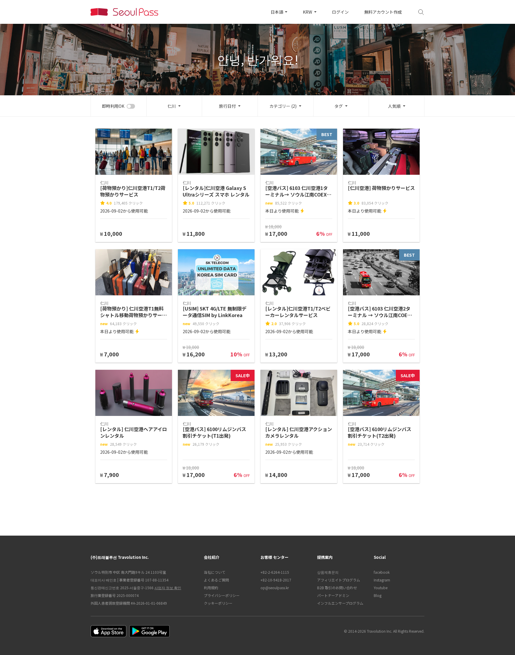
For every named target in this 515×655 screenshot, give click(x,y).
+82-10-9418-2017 (275, 579)
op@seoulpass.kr (274, 587)
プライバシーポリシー (222, 595)
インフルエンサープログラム (340, 603)
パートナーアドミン (333, 595)
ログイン (340, 12)
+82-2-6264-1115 (274, 572)
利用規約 (211, 587)
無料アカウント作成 (383, 12)
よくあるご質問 (216, 579)
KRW (308, 12)
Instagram (382, 579)
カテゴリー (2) (283, 106)
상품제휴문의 (328, 572)
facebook (382, 572)
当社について (214, 572)
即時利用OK (113, 106)
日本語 (277, 12)
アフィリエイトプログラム (338, 579)
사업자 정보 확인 (167, 587)
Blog (377, 595)
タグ (338, 106)
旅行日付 (227, 106)
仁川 (171, 106)
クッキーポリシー (218, 603)
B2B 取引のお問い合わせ (337, 587)
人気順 (394, 106)
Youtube (380, 587)
